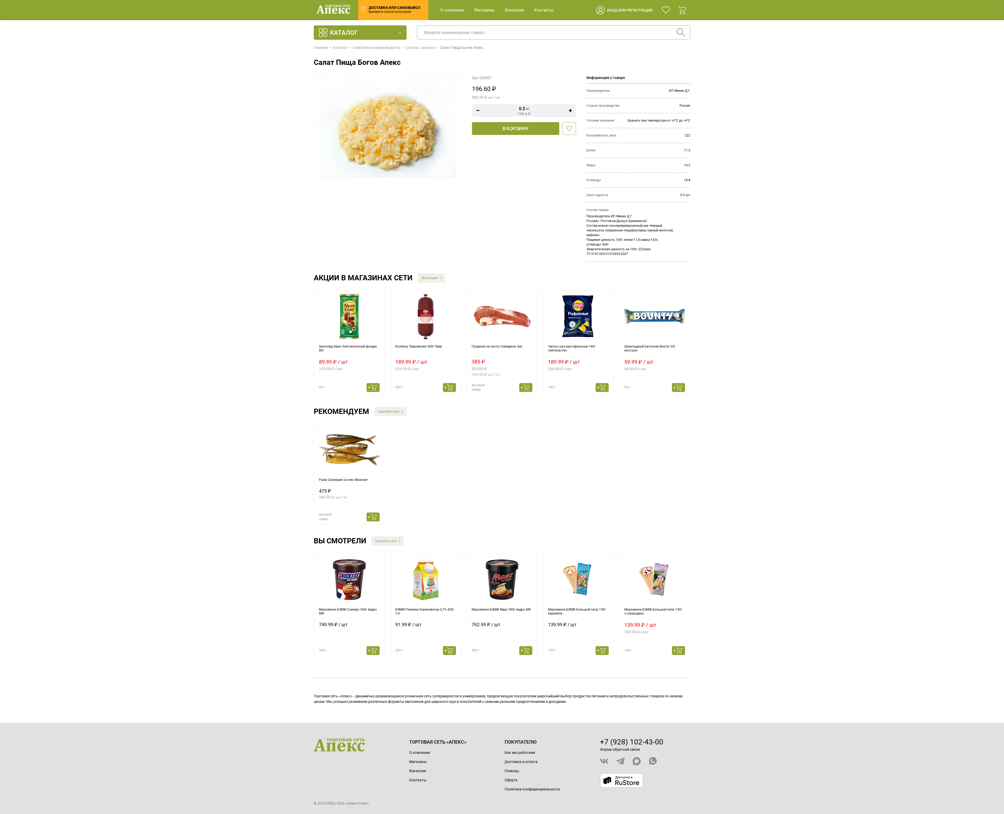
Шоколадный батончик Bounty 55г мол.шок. (649, 348)
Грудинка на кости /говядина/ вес (497, 346)
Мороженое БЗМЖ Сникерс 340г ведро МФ (348, 612)
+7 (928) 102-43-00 (631, 742)
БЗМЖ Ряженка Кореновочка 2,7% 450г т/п (424, 612)
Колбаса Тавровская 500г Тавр (418, 346)
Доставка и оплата (521, 762)
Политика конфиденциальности (532, 789)
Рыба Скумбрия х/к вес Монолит (343, 480)
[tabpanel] (349, 343)
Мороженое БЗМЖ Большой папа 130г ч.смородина (653, 612)
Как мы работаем (520, 752)
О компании (452, 10)
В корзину (515, 128)
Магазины (484, 10)
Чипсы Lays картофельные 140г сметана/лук (571, 348)
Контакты (544, 10)
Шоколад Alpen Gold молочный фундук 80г (348, 348)
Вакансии (514, 10)
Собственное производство (376, 47)
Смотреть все (389, 411)
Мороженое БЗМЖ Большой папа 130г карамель (577, 612)
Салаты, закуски (420, 47)
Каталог (340, 47)
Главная (321, 47)
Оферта (511, 780)
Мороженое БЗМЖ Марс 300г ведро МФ (501, 609)
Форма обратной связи (620, 749)
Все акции (429, 278)
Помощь (512, 771)
